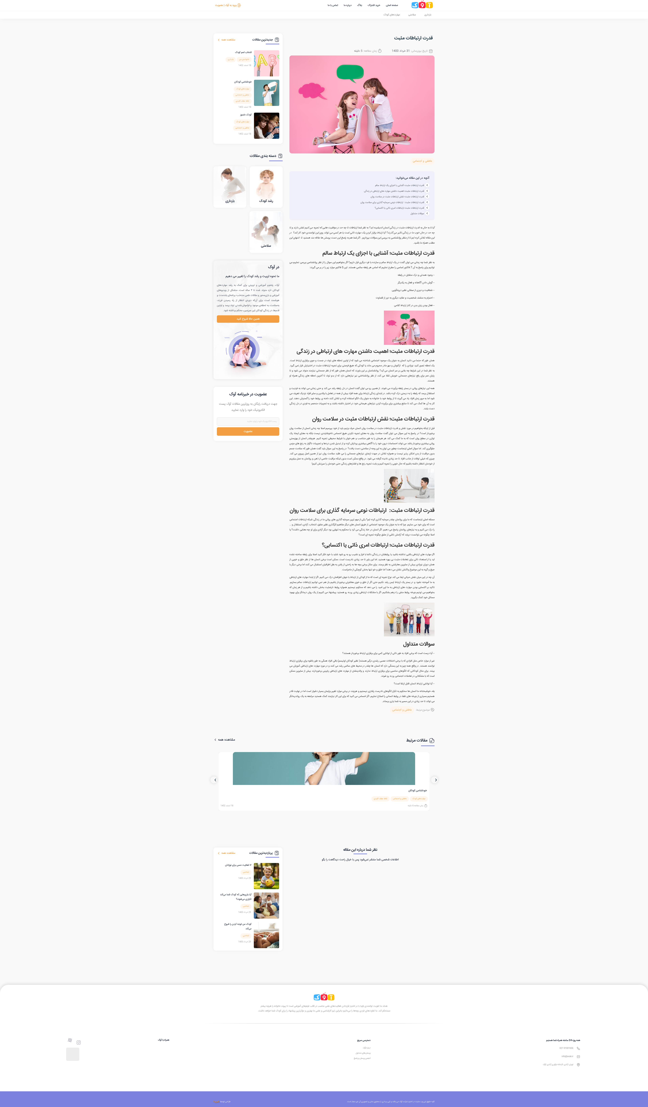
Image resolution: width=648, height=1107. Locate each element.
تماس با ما (333, 5)
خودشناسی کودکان (243, 82)
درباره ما (348, 5)
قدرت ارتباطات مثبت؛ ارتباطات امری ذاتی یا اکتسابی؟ (399, 208)
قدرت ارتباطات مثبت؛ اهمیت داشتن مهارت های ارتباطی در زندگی (394, 191)
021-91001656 (566, 1048)
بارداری (427, 15)
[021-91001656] (578, 1048)
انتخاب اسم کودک (243, 52)
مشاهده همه (228, 40)
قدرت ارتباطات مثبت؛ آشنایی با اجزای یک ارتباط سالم (399, 185)
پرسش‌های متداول (363, 1053)
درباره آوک (367, 1048)
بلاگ (359, 5)
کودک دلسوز (246, 115)
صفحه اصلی (392, 5)
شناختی (246, 872)
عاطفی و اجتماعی (422, 161)
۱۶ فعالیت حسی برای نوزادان (238, 865)
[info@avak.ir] (578, 1056)
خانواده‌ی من (244, 59)
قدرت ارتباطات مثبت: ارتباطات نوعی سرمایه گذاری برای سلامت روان (392, 202)
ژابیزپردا (216, 1101)
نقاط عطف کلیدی (242, 101)
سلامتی (412, 15)
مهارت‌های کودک (391, 15)
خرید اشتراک (374, 5)
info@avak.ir (567, 1056)
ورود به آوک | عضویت (226, 5)
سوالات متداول (417, 213)
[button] (213, 780)
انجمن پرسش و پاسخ (362, 1058)
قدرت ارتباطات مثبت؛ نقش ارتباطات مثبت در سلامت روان (397, 197)
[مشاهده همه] (219, 40)
